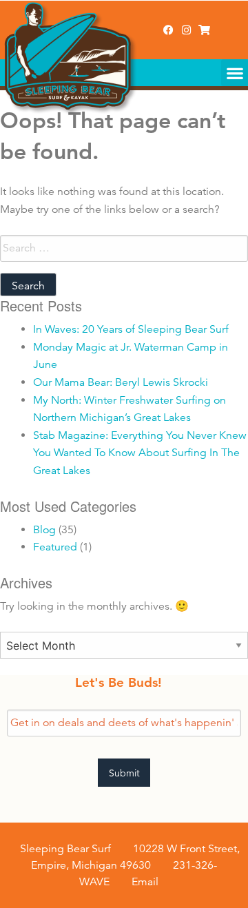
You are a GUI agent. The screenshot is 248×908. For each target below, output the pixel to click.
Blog (44, 530)
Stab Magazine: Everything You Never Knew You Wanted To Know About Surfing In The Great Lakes (140, 453)
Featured (55, 547)
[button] (234, 72)
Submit (124, 773)
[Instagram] (186, 30)
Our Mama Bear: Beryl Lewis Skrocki (120, 382)
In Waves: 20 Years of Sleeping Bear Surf (131, 329)
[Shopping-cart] (204, 30)
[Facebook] (168, 30)
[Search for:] (124, 248)
